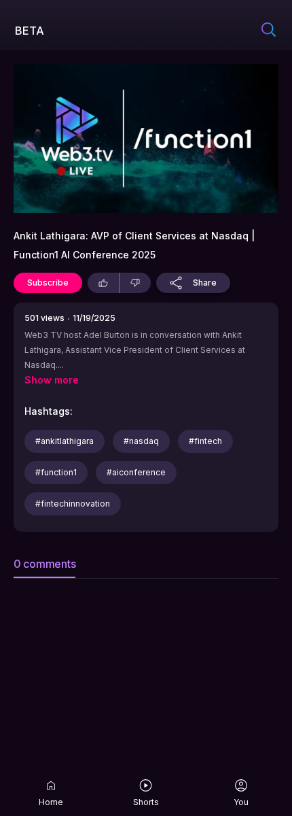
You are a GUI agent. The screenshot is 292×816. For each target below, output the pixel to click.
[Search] (268, 30)
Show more (51, 380)
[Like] (103, 283)
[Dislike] (135, 283)
